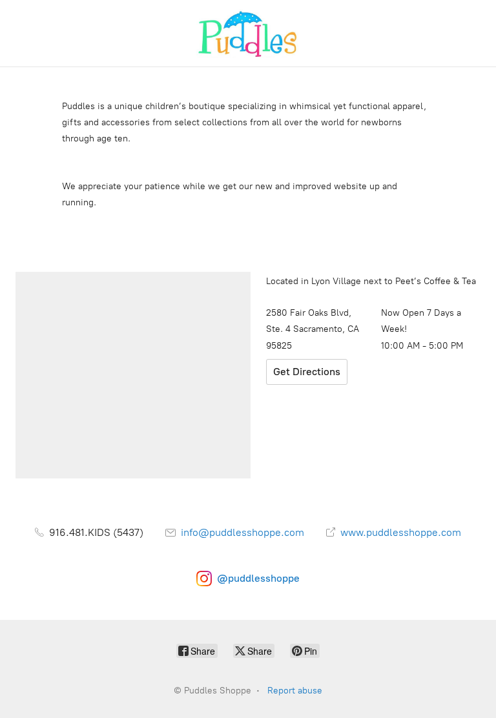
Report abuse (294, 690)
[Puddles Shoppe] (248, 33)
